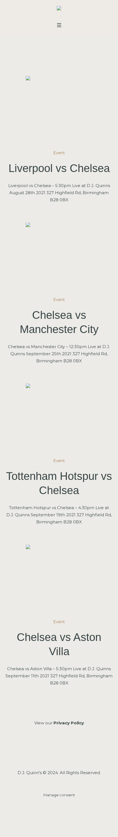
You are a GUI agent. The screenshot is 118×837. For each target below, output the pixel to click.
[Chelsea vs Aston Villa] (59, 578)
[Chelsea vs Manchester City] (59, 256)
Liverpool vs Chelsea (59, 168)
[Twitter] (73, 752)
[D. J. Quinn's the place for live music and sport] (59, 9)
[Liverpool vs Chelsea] (59, 109)
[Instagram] (58, 752)
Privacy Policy (69, 722)
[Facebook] (44, 752)
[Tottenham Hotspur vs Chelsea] (59, 417)
